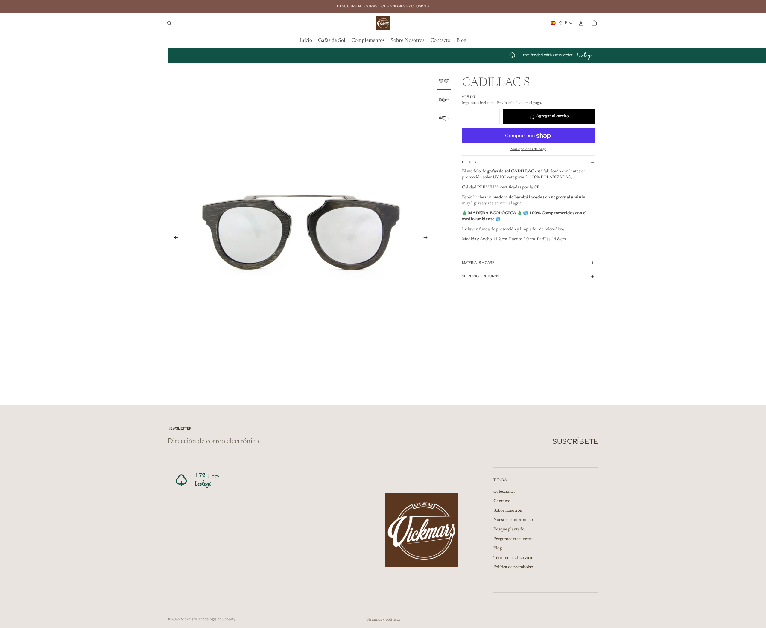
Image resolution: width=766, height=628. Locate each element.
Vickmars (189, 619)
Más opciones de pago (528, 149)
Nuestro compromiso (513, 520)
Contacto (501, 501)
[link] (550, 55)
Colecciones (504, 492)
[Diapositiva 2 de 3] (443, 100)
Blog (497, 548)
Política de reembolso (513, 567)
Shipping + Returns (480, 276)
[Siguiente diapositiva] (427, 238)
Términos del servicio (513, 558)
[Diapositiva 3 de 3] (443, 118)
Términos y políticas (383, 619)
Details (469, 162)
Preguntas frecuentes (513, 539)
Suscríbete (575, 441)
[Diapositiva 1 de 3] (443, 81)
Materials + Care (478, 262)
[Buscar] (169, 23)
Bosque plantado (509, 529)
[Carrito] (594, 23)
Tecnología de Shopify (216, 619)
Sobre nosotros (507, 511)
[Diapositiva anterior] (174, 238)
